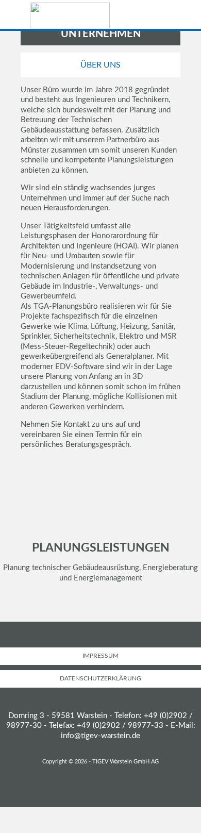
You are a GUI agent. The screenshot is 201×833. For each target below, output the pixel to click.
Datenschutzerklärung (100, 678)
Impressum (100, 656)
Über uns (100, 65)
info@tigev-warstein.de (100, 736)
